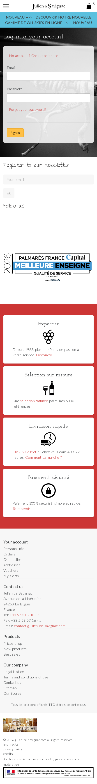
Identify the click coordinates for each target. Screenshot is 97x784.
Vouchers (10, 570)
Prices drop (12, 643)
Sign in (15, 132)
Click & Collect (24, 452)
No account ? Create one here (33, 55)
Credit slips (12, 559)
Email (11, 67)
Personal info (13, 548)
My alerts (11, 576)
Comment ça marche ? (43, 457)
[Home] (48, 6)
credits (8, 754)
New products (15, 649)
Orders (9, 554)
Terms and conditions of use (25, 677)
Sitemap (10, 688)
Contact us (12, 682)
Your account (15, 542)
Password (15, 89)
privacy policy (12, 749)
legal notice (10, 744)
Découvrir (44, 355)
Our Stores (12, 693)
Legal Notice (13, 671)
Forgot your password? (27, 109)
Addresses (12, 565)
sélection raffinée (34, 401)
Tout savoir (21, 508)
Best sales (11, 654)
